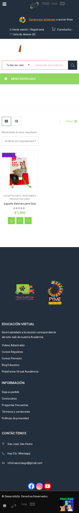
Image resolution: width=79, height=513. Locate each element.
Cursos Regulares (12, 351)
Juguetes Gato (12, 196)
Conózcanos (9, 398)
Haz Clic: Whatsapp (19, 453)
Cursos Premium (12, 358)
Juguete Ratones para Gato (19, 203)
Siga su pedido (10, 392)
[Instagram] (39, 486)
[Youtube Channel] (47, 486)
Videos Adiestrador (13, 345)
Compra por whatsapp (42, 19)
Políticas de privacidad (15, 418)
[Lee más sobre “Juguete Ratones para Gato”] (11, 220)
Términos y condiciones (16, 411)
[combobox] (17, 65)
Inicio (53, 90)
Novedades (29, 196)
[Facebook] (31, 486)
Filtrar (69, 121)
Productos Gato (20, 199)
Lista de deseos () (23, 34)
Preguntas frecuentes (15, 405)
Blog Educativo (11, 365)
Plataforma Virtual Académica (20, 371)
